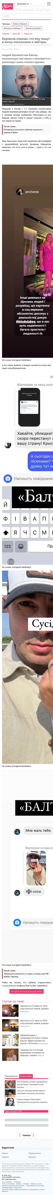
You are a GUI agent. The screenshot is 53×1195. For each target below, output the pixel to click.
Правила (26, 1184)
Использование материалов (35, 1186)
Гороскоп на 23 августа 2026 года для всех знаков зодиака (34, 1007)
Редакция (17, 1182)
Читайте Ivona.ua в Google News (26, 991)
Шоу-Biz (16, 33)
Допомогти (23, 3)
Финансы (32, 1157)
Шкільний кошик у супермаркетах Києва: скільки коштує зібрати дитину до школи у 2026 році (34, 1039)
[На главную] (32, 10)
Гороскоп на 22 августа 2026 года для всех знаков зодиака (34, 1022)
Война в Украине (20, 24)
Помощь (18, 1184)
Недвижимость (35, 1153)
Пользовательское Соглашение (12, 1187)
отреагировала (9, 985)
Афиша (5, 1153)
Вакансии (5, 1191)
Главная (5, 33)
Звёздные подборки (12, 28)
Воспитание (43, 1043)
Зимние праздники (33, 28)
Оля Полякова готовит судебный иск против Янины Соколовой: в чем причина (32, 1084)
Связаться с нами (36, 1184)
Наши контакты (7, 1182)
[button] (26, 1135)
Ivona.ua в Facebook (8, 1184)
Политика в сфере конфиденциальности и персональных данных (23, 1189)
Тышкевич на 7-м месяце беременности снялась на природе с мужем (32, 1052)
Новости (28, 33)
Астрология (24, 1011)
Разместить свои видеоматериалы (13, 1186)
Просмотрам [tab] (26, 1076)
